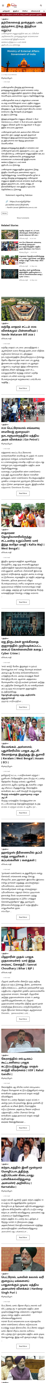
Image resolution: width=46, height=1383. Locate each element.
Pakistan (4, 213)
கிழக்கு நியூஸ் (6, 78)
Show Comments (23, 218)
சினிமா (25, 11)
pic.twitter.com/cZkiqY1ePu (17, 205)
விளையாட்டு (35, 11)
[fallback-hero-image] (9, 234)
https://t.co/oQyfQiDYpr (20, 201)
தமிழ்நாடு (6, 11)
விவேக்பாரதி (6, 338)
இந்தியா (16, 11)
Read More (23, 388)
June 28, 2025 (32, 207)
